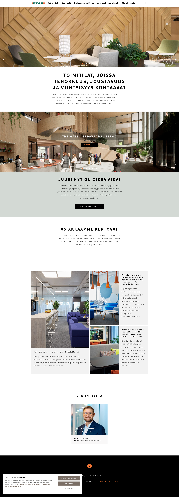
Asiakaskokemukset (107, 3)
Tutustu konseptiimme (88, 206)
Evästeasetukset (69, 488)
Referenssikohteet (84, 3)
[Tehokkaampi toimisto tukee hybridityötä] (60, 322)
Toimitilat (53, 3)
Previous (4, 60)
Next (174, 60)
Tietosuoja (103, 481)
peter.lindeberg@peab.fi (93, 440)
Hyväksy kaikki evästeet (68, 478)
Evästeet (119, 481)
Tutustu (87, 145)
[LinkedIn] (89, 466)
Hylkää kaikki (69, 483)
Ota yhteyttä (128, 3)
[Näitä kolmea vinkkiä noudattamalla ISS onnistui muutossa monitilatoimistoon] (119, 350)
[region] (42, 484)
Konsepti (66, 3)
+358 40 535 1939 (87, 438)
